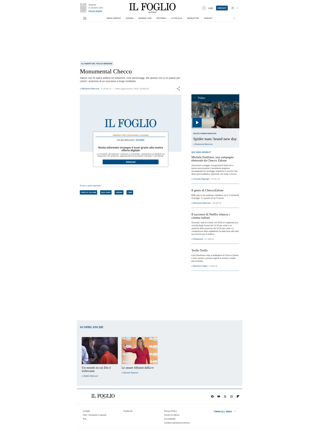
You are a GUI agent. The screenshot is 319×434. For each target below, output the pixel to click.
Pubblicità (127, 411)
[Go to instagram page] (231, 396)
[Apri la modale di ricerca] (234, 18)
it (232, 8)
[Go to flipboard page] (238, 396)
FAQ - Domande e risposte (94, 415)
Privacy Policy (170, 411)
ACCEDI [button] (140, 140)
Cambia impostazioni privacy (177, 423)
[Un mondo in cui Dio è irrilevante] (100, 350)
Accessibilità (169, 419)
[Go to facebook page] (212, 396)
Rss (84, 419)
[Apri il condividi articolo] (178, 89)
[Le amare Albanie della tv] (140, 350)
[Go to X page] (225, 396)
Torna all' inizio (223, 412)
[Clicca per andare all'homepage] (103, 396)
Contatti (86, 411)
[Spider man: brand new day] (215, 114)
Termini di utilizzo (171, 415)
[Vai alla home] (152, 8)
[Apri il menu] (85, 18)
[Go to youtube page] (218, 396)
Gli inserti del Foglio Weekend (96, 64)
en (237, 8)
